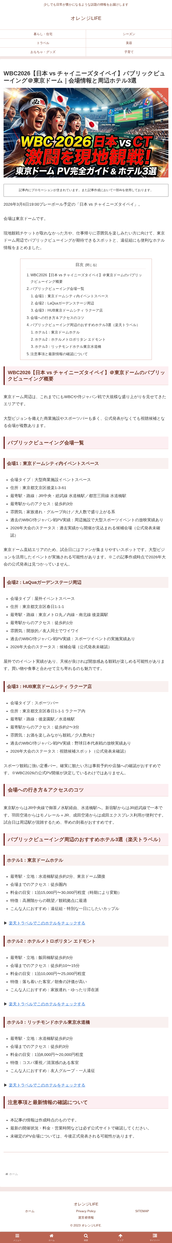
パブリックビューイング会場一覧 (57, 289)
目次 (79, 264)
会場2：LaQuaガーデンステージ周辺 (64, 303)
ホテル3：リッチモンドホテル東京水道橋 (68, 346)
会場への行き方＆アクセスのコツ (57, 318)
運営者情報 (86, 1217)
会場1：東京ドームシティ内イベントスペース (71, 296)
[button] (159, 993)
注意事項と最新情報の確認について (59, 354)
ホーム (29, 1211)
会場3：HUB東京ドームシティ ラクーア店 (69, 310)
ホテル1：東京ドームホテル (57, 332)
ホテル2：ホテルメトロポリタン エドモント (70, 339)
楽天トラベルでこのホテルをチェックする (47, 923)
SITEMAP (142, 1211)
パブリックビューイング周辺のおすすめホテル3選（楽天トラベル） (85, 325)
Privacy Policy (86, 1211)
